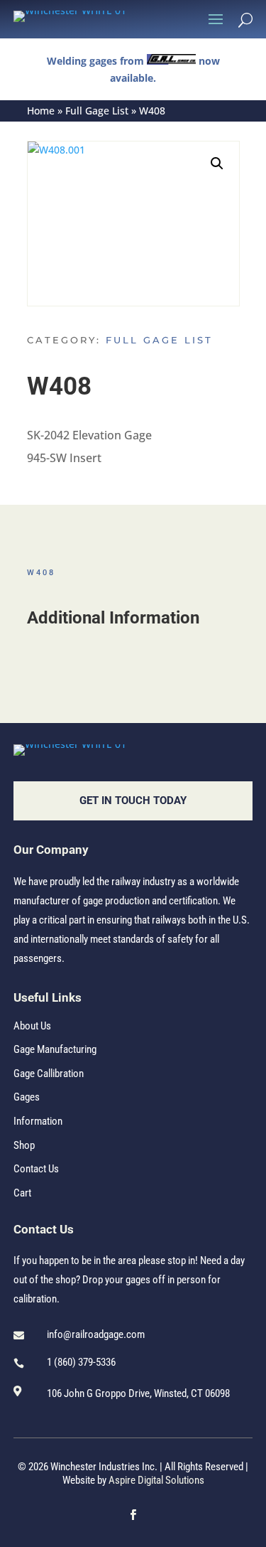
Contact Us (36, 1168)
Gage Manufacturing (54, 1049)
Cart (22, 1193)
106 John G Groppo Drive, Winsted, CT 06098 (138, 1393)
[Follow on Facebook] (133, 1515)
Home (41, 110)
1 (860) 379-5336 (81, 1362)
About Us (32, 1025)
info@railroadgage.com (96, 1334)
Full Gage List (96, 110)
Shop (24, 1145)
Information (37, 1121)
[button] (217, 163)
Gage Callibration (48, 1073)
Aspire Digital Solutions (156, 1480)
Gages (26, 1097)
